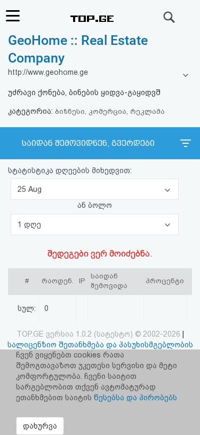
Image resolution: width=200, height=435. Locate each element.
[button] (95, 189)
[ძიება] (169, 17)
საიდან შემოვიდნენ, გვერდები (88, 143)
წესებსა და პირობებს (135, 397)
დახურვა (40, 426)
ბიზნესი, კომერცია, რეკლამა (110, 111)
